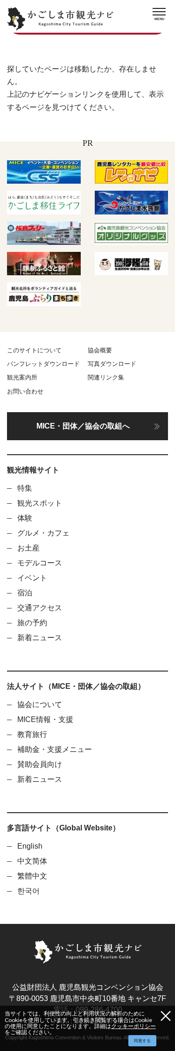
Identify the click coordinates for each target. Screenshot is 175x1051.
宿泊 (24, 593)
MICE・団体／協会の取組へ (83, 426)
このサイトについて (34, 350)
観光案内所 (22, 377)
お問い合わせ (25, 391)
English (29, 846)
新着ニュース (39, 638)
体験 (24, 518)
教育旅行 (32, 734)
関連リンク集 (106, 377)
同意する (142, 1040)
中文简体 (32, 861)
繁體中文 (32, 876)
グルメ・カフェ (43, 533)
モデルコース (39, 563)
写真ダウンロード (112, 363)
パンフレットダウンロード (43, 363)
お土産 (28, 548)
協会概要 (100, 350)
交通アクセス (39, 608)
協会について (39, 704)
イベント (32, 578)
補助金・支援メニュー (54, 749)
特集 (24, 488)
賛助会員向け (39, 764)
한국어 (28, 891)
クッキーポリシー (133, 1026)
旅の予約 (32, 623)
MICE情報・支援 (45, 719)
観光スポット (39, 503)
